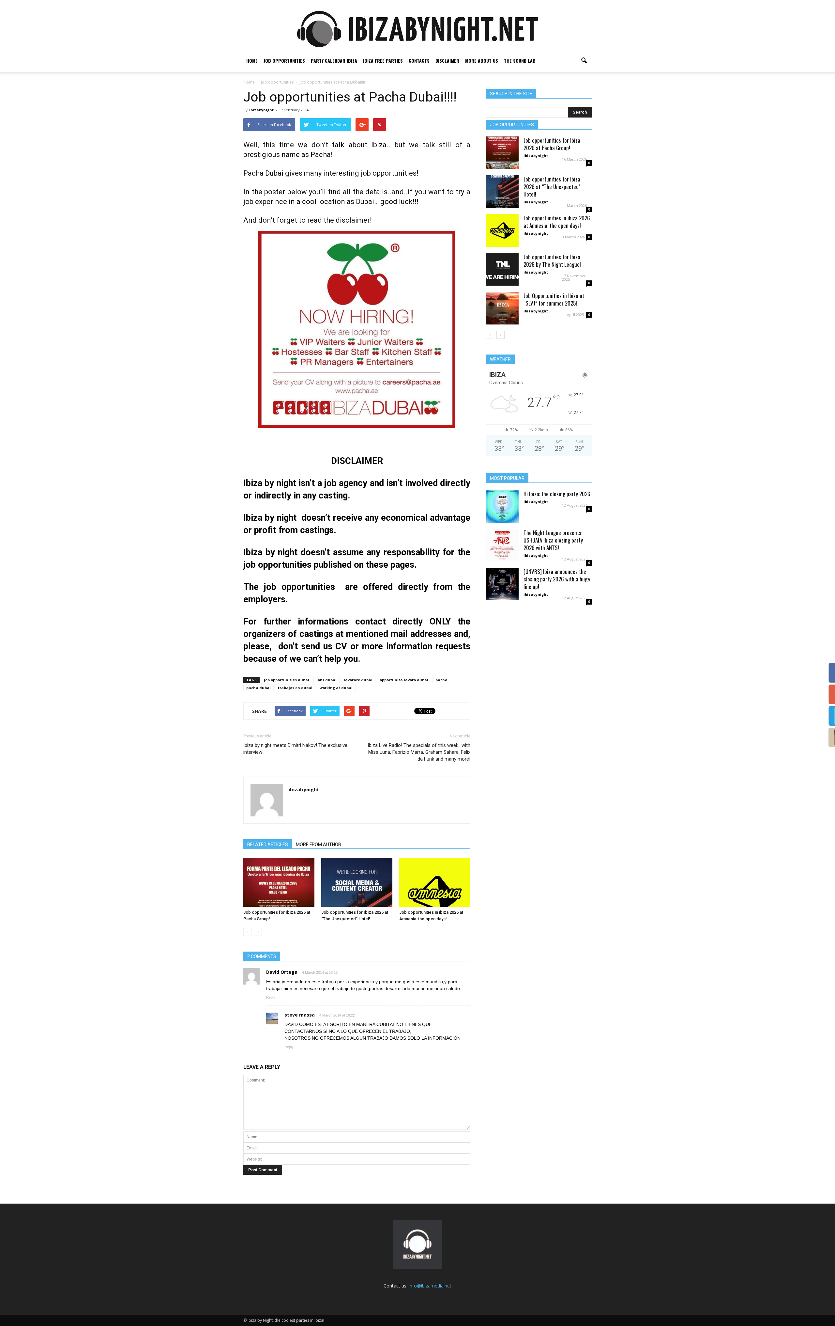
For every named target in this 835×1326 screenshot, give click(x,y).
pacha (441, 679)
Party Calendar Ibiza (334, 60)
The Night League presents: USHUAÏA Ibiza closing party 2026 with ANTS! (553, 540)
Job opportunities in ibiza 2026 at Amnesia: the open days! (557, 221)
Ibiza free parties (383, 60)
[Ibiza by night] (417, 28)
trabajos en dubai (295, 687)
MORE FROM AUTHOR (318, 844)
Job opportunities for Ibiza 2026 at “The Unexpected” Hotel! (552, 186)
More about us (481, 60)
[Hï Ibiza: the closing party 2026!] (502, 506)
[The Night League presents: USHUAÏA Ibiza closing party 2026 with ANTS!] (502, 545)
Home (252, 60)
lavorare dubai (358, 679)
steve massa (299, 1015)
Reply (270, 997)
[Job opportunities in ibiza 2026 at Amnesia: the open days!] (434, 882)
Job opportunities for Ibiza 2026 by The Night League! (552, 260)
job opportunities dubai (286, 679)
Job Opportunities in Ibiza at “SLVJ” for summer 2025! (554, 299)
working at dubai (336, 687)
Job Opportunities (284, 60)
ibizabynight (261, 109)
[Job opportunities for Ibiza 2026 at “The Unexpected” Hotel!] (356, 882)
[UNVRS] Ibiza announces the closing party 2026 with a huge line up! (557, 579)
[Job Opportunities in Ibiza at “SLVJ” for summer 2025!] (502, 308)
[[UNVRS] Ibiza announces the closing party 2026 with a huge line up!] (502, 584)
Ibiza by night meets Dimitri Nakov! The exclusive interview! (295, 748)
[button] (584, 61)
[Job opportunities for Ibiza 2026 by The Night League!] (502, 269)
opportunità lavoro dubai (404, 679)
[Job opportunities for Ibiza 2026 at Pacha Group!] (278, 882)
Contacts (419, 60)
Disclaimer (447, 60)
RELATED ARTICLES (267, 844)
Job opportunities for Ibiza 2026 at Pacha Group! (552, 144)
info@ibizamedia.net (430, 1286)
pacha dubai (258, 687)
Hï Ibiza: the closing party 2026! (558, 494)
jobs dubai (326, 679)
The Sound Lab (520, 60)
